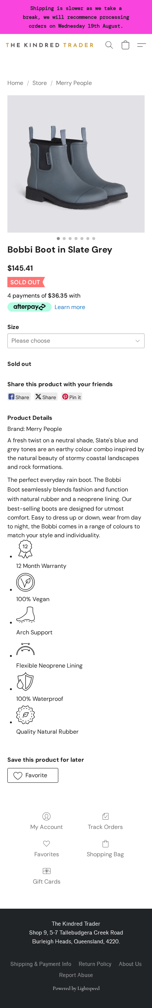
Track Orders (105, 827)
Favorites (46, 854)
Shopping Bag (105, 854)
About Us (130, 964)
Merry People (74, 83)
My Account (46, 827)
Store (39, 83)
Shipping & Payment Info (40, 964)
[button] (52, 45)
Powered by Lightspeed (76, 988)
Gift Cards (47, 881)
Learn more (70, 307)
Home (15, 83)
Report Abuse (76, 975)
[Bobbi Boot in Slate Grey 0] (76, 164)
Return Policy (95, 964)
